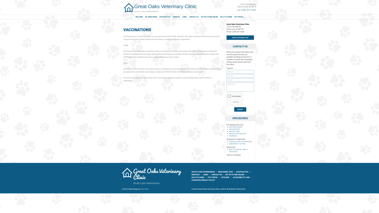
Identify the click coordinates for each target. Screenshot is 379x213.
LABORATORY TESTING (237, 144)
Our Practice (164, 17)
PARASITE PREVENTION (237, 134)
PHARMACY (233, 136)
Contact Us (194, 17)
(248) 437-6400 (248, 10)
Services (176, 17)
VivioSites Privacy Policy (203, 180)
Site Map (225, 177)
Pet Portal (239, 17)
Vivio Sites (145, 189)
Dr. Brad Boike (151, 17)
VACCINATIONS (234, 129)
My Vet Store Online (209, 17)
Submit (240, 109)
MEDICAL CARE (234, 131)
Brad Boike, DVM (225, 172)
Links (184, 17)
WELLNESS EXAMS (235, 127)
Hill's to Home (226, 17)
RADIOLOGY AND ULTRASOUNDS (240, 142)
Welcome (139, 17)
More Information (240, 38)
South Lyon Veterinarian (203, 172)
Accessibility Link (241, 177)
